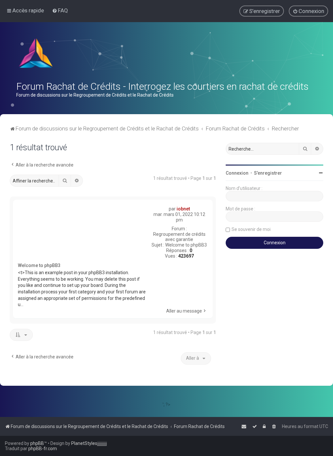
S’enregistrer (268, 173)
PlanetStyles (84, 443)
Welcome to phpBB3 (186, 245)
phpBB (37, 443)
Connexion (237, 173)
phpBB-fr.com (42, 448)
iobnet (183, 208)
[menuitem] (60, 10)
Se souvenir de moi (251, 229)
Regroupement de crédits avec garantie (179, 237)
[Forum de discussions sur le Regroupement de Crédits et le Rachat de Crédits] (36, 54)
